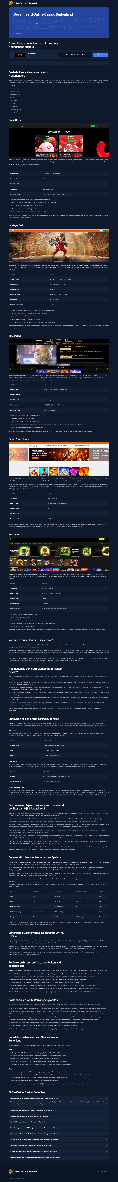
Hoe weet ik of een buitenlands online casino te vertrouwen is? (29, 1116)
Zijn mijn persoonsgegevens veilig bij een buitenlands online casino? (31, 1145)
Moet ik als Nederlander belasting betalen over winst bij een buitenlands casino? (35, 1098)
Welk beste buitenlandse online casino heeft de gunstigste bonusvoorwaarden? (34, 1140)
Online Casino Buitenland (102, 1171)
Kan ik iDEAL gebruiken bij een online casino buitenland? (27, 1122)
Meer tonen (59, 63)
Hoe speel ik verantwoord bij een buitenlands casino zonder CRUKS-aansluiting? (35, 1157)
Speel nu (100, 55)
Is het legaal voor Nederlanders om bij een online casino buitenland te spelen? (34, 1151)
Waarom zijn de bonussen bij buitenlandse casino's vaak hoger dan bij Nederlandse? (36, 1134)
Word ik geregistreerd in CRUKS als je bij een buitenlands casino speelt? (32, 1128)
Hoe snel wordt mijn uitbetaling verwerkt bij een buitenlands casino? (31, 1110)
